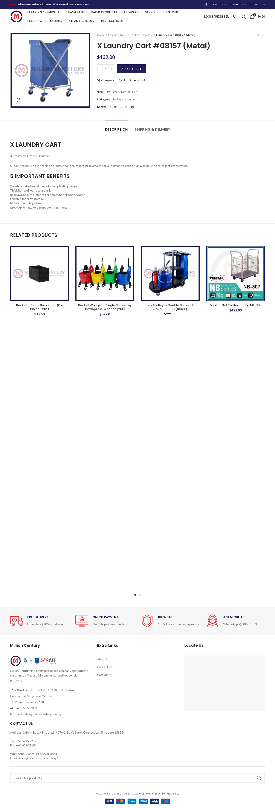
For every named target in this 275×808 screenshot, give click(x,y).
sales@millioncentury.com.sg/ (38, 758)
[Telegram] (133, 107)
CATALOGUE (257, 4)
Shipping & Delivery (152, 129)
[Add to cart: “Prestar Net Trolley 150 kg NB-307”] (261, 262)
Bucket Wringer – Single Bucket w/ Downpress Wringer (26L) (104, 307)
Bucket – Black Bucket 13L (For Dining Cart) (39, 307)
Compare (107, 80)
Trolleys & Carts (140, 35)
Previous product (254, 35)
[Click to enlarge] (18, 100)
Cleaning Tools (117, 35)
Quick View (65, 272)
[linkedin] (121, 107)
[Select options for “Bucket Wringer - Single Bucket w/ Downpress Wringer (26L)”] (131, 262)
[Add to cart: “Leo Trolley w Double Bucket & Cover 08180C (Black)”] (196, 262)
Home (101, 35)
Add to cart (131, 69)
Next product (263, 35)
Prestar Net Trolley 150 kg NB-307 (235, 305)
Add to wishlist (134, 80)
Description (116, 129)
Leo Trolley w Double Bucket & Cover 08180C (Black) (170, 307)
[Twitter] (115, 107)
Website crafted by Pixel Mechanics (159, 793)
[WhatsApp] (127, 107)
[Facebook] (206, 4)
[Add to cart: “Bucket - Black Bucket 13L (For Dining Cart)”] (65, 262)
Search (259, 778)
